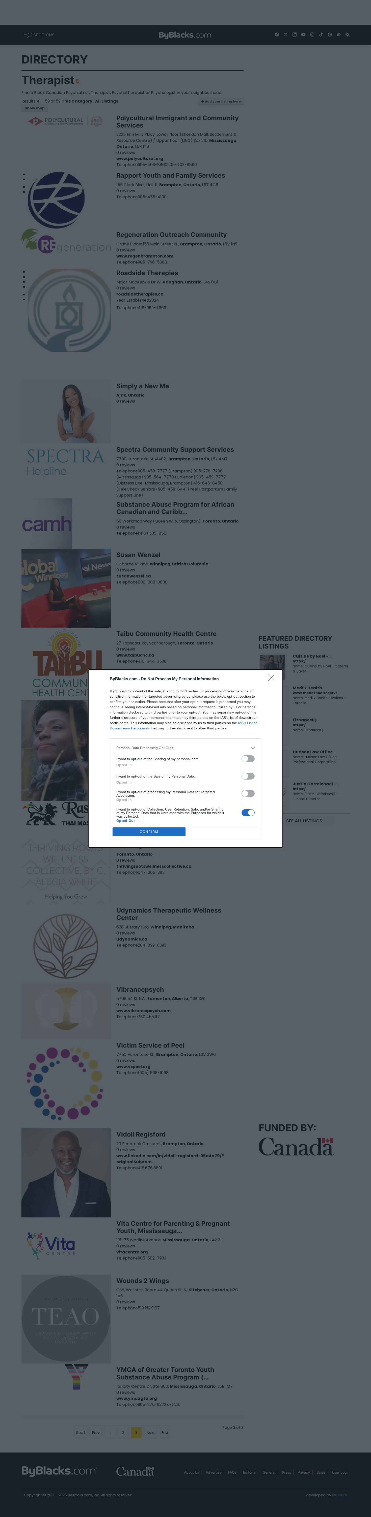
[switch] (248, 758)
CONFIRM (149, 832)
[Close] (273, 679)
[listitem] (185, 747)
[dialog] (185, 758)
